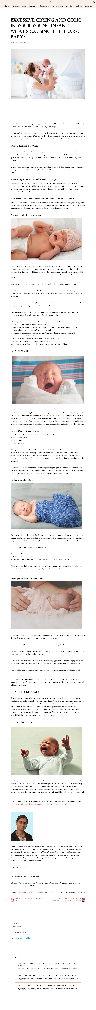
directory (7, 6)
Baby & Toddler (44, 6)
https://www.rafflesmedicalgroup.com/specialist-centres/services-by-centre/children (40, 804)
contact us (88, 6)
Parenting (69, 6)
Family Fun (79, 6)
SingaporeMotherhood (48, 2)
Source (48, 406)
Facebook (23, 893)
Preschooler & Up (57, 6)
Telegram (40, 893)
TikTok (50, 893)
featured (16, 6)
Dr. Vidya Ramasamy (19, 42)
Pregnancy (32, 6)
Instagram (32, 893)
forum (24, 6)
